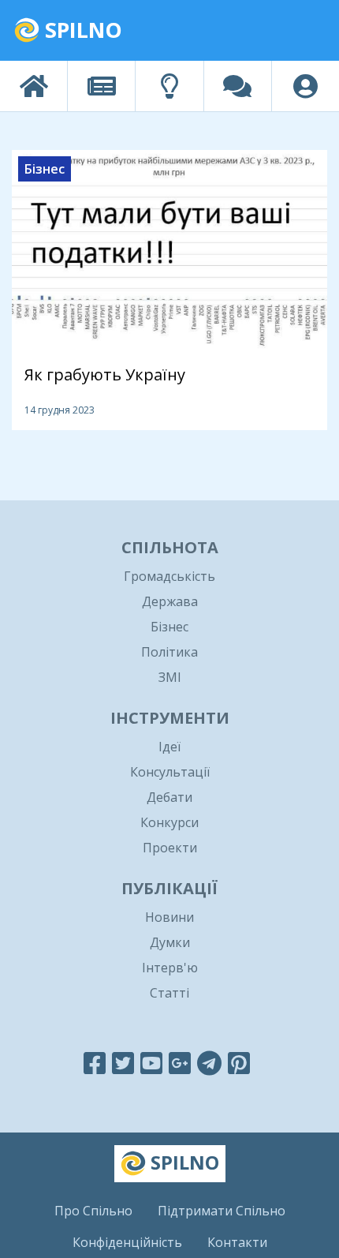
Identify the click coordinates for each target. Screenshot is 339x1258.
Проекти (170, 847)
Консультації (170, 772)
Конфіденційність (127, 1242)
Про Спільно (93, 1210)
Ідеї (169, 746)
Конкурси (169, 822)
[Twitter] (123, 1063)
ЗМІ (169, 677)
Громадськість (169, 576)
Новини (169, 917)
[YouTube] (151, 1063)
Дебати (169, 797)
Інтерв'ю (170, 967)
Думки (170, 942)
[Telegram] (209, 1063)
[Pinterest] (239, 1063)
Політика (169, 652)
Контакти (237, 1242)
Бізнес (169, 626)
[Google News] (180, 1063)
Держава (170, 601)
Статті (169, 993)
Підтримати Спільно (221, 1210)
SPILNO (80, 29)
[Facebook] (95, 1063)
